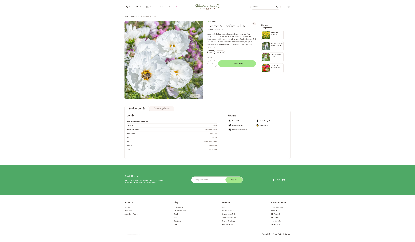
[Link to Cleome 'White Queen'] (272, 57)
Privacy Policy (277, 234)
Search (255, 7)
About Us (179, 7)
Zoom (196, 96)
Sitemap (287, 234)
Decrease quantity (209, 64)
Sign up (234, 180)
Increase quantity (215, 64)
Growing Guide (161, 108)
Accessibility (266, 234)
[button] (129, 6)
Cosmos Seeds (134, 16)
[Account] (283, 7)
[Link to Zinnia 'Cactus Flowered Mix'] (272, 68)
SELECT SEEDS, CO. (135, 234)
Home (126, 16)
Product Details (137, 108)
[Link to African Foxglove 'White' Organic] (272, 46)
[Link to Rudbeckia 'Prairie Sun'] (272, 35)
